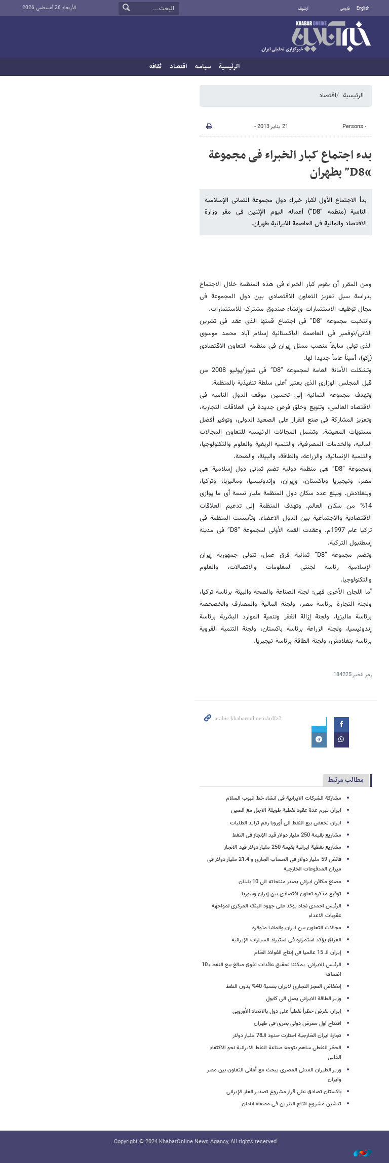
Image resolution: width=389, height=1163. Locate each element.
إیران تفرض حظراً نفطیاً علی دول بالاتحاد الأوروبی (286, 1011)
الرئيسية (229, 66)
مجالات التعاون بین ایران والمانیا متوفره (296, 928)
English (363, 9)
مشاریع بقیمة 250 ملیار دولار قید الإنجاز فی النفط (286, 835)
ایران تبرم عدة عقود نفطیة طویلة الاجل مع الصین (286, 810)
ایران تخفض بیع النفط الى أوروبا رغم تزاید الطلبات (285, 823)
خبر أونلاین (316, 37)
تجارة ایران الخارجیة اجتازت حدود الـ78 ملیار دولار (286, 1035)
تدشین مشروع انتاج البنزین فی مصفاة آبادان (291, 1104)
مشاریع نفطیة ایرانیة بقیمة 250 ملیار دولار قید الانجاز (282, 847)
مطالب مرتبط (346, 780)
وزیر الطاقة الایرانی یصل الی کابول (303, 998)
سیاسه (203, 66)
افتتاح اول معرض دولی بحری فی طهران (297, 1023)
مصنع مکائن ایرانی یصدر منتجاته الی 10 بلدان (290, 882)
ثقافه (155, 66)
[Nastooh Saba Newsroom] (357, 1153)
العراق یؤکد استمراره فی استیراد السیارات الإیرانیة (286, 940)
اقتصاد (178, 66)
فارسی (345, 9)
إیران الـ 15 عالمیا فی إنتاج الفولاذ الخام (297, 952)
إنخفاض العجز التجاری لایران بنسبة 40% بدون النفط (283, 986)
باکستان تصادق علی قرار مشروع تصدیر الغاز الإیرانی (283, 1092)
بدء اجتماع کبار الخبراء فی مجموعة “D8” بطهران (290, 164)
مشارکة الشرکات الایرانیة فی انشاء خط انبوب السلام (283, 798)
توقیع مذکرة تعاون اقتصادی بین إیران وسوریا (291, 894)
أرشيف (303, 9)
